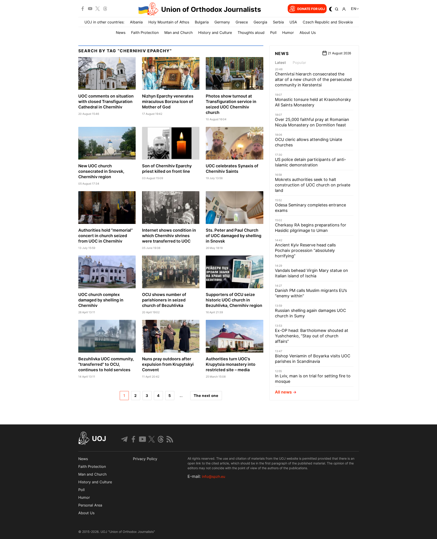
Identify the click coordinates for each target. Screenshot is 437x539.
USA (293, 22)
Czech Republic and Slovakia (328, 22)
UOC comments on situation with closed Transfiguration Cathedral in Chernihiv (106, 101)
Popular (299, 62)
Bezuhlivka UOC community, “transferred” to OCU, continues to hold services (106, 364)
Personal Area (90, 505)
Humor (288, 32)
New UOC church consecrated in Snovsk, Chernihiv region (101, 171)
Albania (136, 22)
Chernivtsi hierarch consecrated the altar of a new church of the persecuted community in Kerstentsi (313, 79)
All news (283, 392)
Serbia (278, 22)
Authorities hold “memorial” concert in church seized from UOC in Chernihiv (105, 235)
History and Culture (215, 32)
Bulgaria (202, 22)
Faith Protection (145, 32)
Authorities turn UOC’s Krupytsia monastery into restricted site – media (230, 364)
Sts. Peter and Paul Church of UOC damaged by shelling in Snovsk (233, 235)
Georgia (260, 22)
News (120, 32)
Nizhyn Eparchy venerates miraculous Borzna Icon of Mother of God (167, 101)
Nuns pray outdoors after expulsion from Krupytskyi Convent (168, 364)
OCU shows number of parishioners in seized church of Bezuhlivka (164, 300)
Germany (222, 22)
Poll (273, 32)
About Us (308, 32)
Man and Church (178, 32)
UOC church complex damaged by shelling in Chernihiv (100, 300)
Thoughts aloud (251, 32)
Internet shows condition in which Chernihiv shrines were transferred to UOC (169, 235)
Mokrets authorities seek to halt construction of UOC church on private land (312, 185)
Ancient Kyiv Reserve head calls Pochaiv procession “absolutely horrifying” (305, 250)
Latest (280, 62)
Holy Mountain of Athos (168, 22)
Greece (242, 22)
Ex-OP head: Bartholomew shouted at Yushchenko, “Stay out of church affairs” (311, 336)
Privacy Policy (145, 458)
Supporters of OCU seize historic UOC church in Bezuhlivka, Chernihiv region (234, 300)
